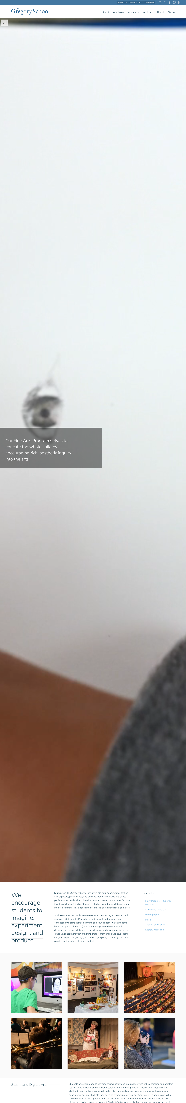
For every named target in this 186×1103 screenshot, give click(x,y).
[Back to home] (30, 11)
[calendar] (160, 2)
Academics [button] (133, 12)
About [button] (106, 12)
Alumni (160, 12)
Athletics (148, 12)
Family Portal (150, 2)
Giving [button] (171, 12)
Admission (118, 12)
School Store (122, 2)
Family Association (136, 2)
